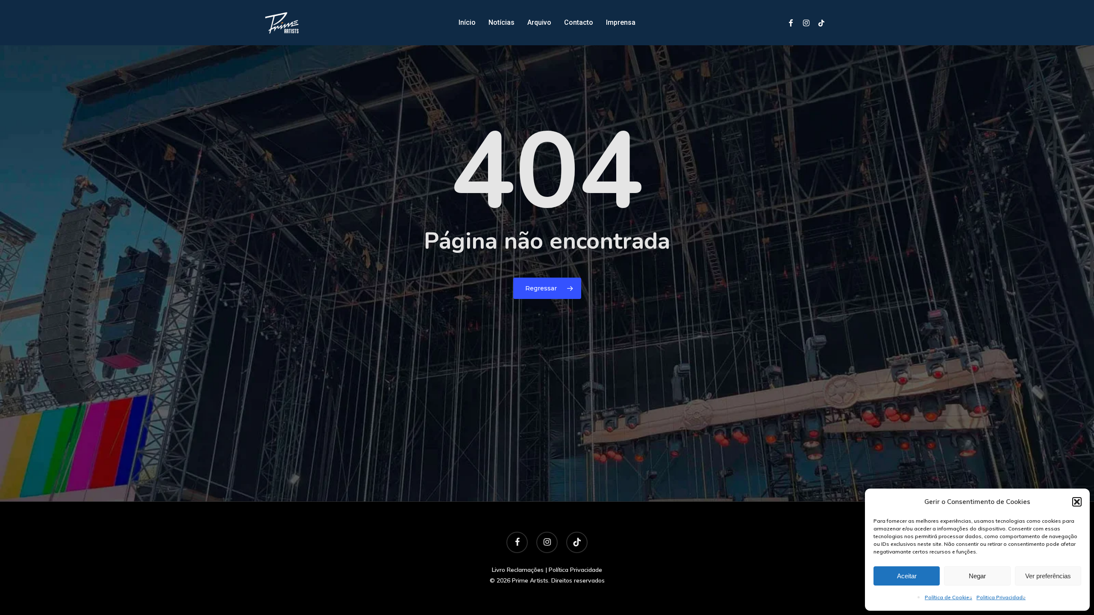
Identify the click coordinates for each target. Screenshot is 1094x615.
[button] (1077, 502)
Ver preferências (1048, 576)
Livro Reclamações (518, 570)
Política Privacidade (575, 570)
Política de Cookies (948, 597)
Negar (977, 576)
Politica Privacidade (1001, 597)
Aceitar (907, 576)
